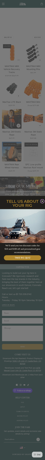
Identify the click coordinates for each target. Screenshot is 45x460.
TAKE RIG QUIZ (22, 258)
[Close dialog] (42, 201)
